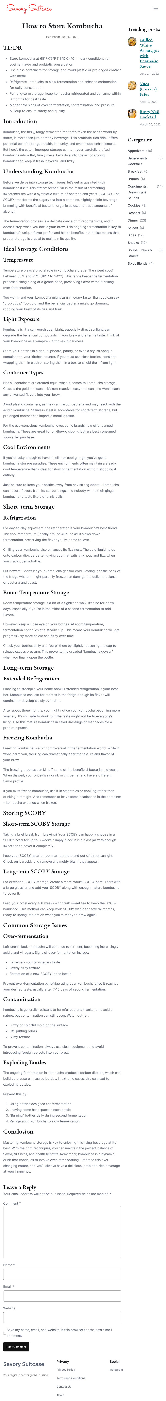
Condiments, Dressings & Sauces (145, 192)
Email (8, 1286)
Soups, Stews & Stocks (145, 253)
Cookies (137, 205)
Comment (12, 1203)
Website (9, 1308)
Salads (136, 228)
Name (9, 1265)
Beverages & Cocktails (145, 161)
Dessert (137, 213)
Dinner (137, 220)
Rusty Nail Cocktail (149, 114)
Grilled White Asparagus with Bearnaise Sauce (149, 53)
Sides (136, 235)
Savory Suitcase (23, 1364)
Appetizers (140, 151)
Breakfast (138, 171)
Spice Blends (141, 263)
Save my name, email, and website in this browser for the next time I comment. (59, 1333)
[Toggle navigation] (156, 8)
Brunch (136, 179)
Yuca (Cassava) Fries (148, 89)
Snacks (137, 243)
